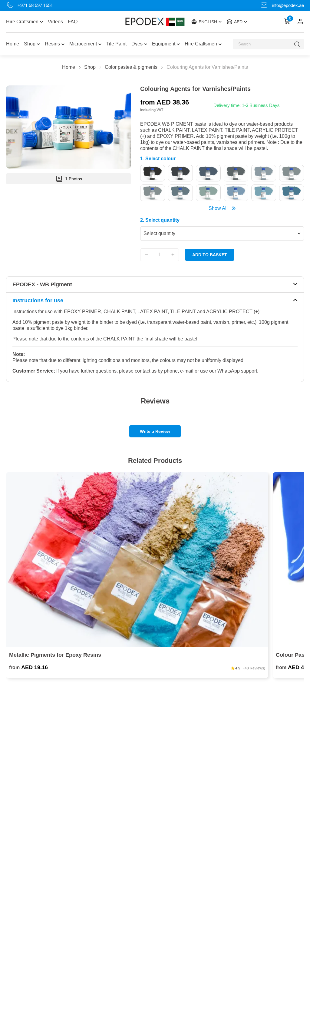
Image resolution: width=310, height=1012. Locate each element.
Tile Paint (116, 43)
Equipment (163, 43)
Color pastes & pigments (131, 67)
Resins (52, 43)
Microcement (83, 43)
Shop (29, 43)
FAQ (73, 21)
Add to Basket (209, 254)
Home (12, 43)
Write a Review (155, 431)
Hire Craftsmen (22, 21)
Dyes (137, 43)
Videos (55, 21)
